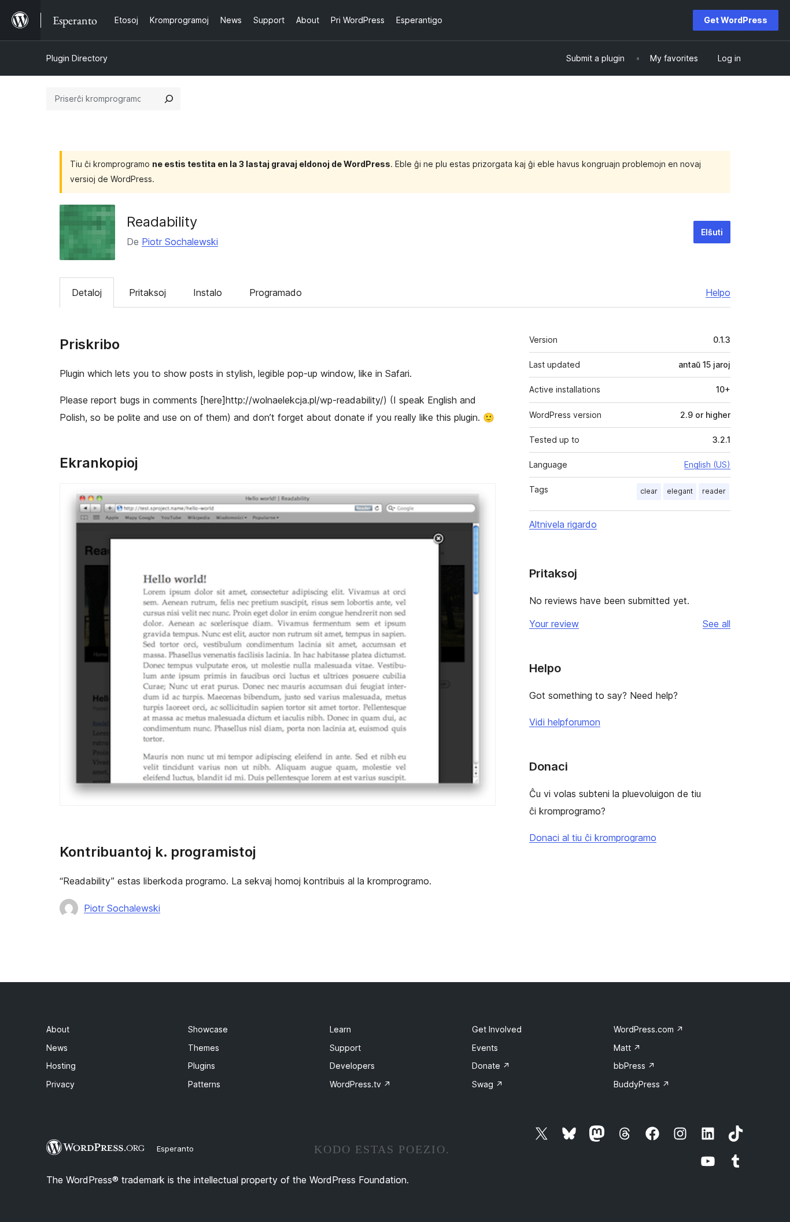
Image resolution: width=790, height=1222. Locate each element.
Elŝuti (712, 232)
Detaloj (87, 292)
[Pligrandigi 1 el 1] (480, 499)
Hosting (61, 1066)
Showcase (208, 1029)
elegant (680, 491)
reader (714, 491)
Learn (340, 1029)
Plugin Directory (77, 58)
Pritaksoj (147, 292)
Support (345, 1048)
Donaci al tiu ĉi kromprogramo (592, 837)
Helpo (718, 292)
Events (485, 1048)
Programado (275, 292)
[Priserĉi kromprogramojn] (168, 98)
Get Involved (497, 1029)
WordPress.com (649, 1029)
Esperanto (175, 1148)
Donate (491, 1066)
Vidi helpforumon (564, 722)
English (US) (707, 464)
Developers (352, 1066)
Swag (487, 1084)
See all (716, 623)
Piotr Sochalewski (180, 241)
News (57, 1048)
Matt (627, 1048)
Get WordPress (735, 20)
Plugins (201, 1066)
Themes (203, 1048)
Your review (554, 623)
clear (649, 491)
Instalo (207, 292)
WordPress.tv (360, 1084)
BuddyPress (642, 1084)
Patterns (204, 1084)
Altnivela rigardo (563, 524)
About (57, 1029)
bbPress (634, 1066)
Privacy (60, 1084)
